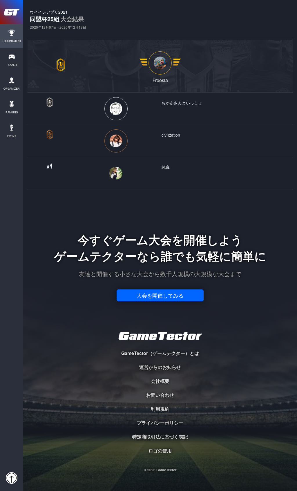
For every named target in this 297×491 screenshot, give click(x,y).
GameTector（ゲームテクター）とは (160, 353)
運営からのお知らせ (160, 367)
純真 (166, 167)
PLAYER (12, 65)
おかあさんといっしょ (182, 102)
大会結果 (72, 19)
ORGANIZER (11, 88)
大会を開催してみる (160, 295)
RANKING (12, 112)
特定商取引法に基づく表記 (160, 436)
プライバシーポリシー (160, 422)
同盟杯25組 (58, 19)
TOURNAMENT (11, 41)
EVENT (11, 136)
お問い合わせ (160, 395)
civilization (171, 134)
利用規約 (160, 408)
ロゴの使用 (160, 450)
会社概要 (160, 381)
